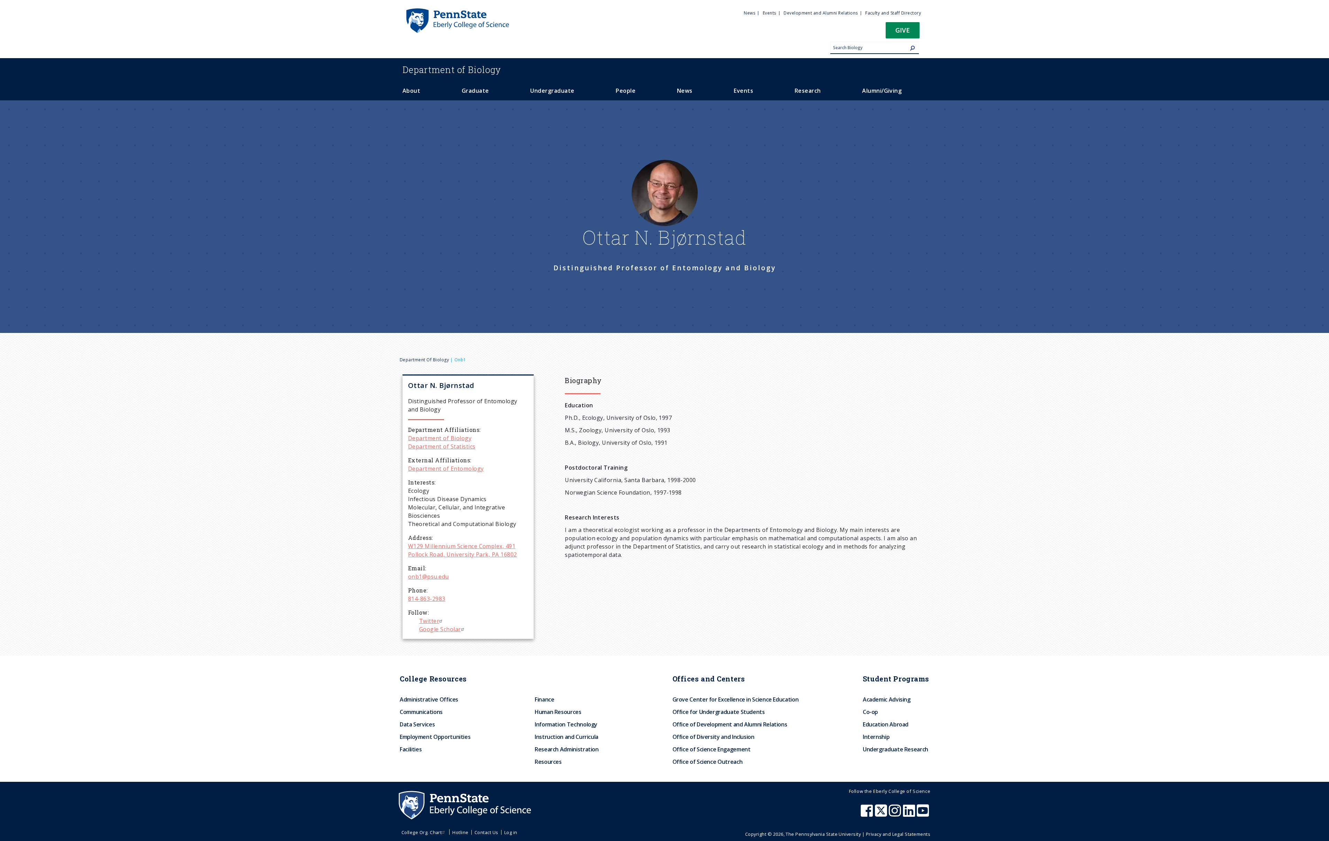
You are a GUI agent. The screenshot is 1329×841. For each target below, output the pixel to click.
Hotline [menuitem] (460, 832)
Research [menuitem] (808, 90)
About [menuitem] (411, 90)
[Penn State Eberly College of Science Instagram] (896, 814)
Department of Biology (424, 360)
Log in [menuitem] (510, 832)
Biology (452, 69)
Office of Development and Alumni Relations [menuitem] (729, 724)
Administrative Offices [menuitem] (429, 699)
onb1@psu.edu (428, 576)
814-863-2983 (426, 599)
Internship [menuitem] (876, 737)
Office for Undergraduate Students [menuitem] (718, 712)
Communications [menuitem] (421, 712)
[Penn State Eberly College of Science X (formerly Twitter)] (882, 814)
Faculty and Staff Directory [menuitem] (893, 13)
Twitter (429, 621)
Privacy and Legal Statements (898, 834)
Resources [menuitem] (548, 762)
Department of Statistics (442, 446)
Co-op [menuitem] (870, 712)
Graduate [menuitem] (475, 90)
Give (902, 30)
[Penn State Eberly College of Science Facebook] (868, 814)
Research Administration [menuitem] (567, 749)
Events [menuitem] (769, 13)
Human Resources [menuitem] (558, 712)
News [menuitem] (749, 13)
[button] (903, 32)
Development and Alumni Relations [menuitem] (821, 13)
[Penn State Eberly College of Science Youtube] (923, 814)
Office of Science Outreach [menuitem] (707, 762)
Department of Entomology (446, 468)
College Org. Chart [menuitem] (421, 832)
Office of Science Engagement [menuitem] (711, 749)
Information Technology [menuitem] (566, 724)
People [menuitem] (625, 90)
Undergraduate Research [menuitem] (895, 749)
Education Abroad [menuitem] (885, 724)
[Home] (457, 11)
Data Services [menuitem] (417, 724)
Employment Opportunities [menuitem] (435, 737)
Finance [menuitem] (544, 699)
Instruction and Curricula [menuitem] (566, 737)
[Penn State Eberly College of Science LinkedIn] (910, 814)
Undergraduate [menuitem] (552, 90)
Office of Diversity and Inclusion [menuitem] (713, 737)
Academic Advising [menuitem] (887, 699)
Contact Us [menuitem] (486, 832)
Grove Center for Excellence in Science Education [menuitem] (735, 699)
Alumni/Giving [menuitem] (882, 90)
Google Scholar (440, 629)
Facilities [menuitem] (411, 749)
